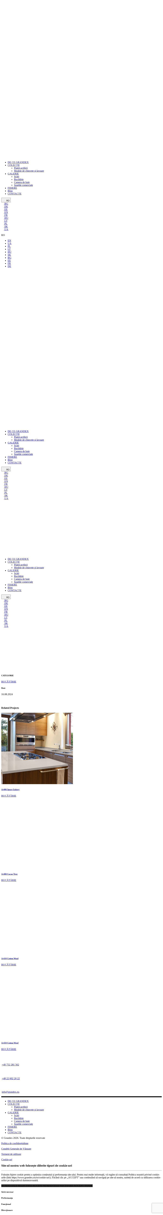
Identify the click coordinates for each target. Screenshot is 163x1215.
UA (6, 229)
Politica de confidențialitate (14, 1143)
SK (6, 226)
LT (5, 220)
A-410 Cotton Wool (9, 958)
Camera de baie (22, 1121)
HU (6, 218)
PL (5, 223)
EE (6, 209)
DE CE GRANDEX (18, 1101)
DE (6, 206)
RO (7, 200)
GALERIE (13, 1112)
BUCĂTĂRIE (8, 795)
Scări (16, 1115)
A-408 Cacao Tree (9, 874)
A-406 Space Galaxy (10, 789)
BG (6, 203)
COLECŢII (13, 1104)
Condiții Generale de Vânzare (16, 1148)
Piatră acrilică (21, 1106)
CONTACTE (14, 1132)
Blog (10, 1129)
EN (6, 212)
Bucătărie (19, 1118)
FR (6, 215)
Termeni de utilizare (11, 1154)
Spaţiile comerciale (23, 1124)
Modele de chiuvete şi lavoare (29, 1109)
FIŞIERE (12, 1126)
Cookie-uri (6, 1159)
